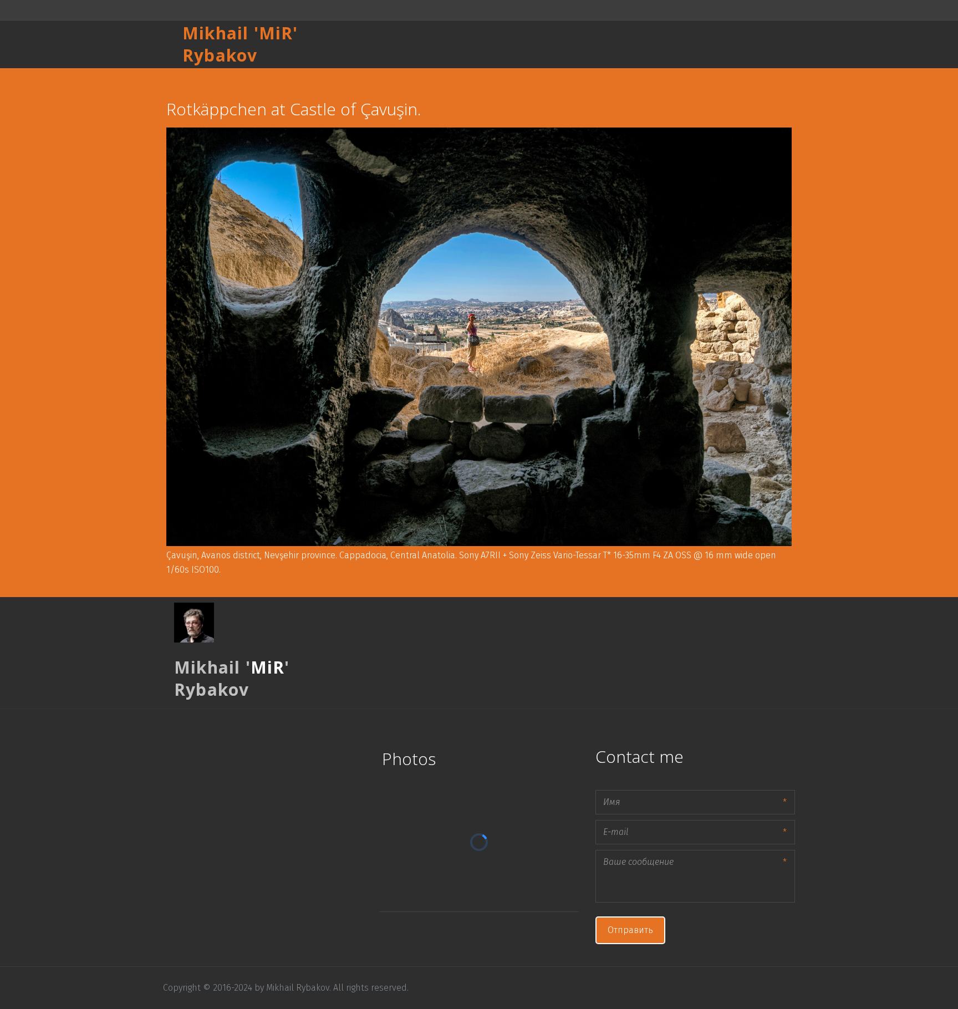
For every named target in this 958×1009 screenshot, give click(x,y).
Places (561, 44)
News (736, 44)
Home (519, 44)
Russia (605, 44)
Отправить (630, 930)
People (649, 44)
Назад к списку (190, 79)
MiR (276, 33)
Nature (694, 44)
